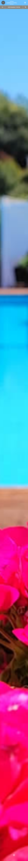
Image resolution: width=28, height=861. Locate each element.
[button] (14, 7)
